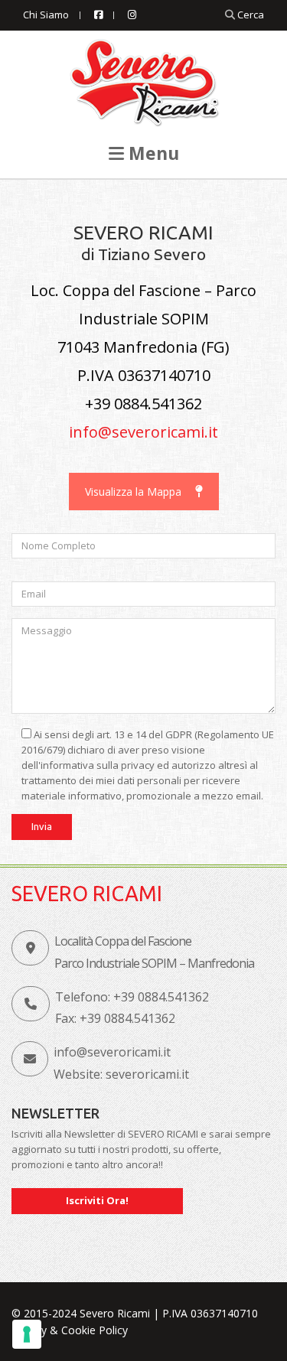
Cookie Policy (94, 1330)
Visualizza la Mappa (133, 491)
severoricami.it (147, 1074)
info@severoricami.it (143, 432)
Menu (151, 153)
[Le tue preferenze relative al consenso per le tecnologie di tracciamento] (26, 1334)
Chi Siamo (46, 14)
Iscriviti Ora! (97, 1200)
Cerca (249, 14)
